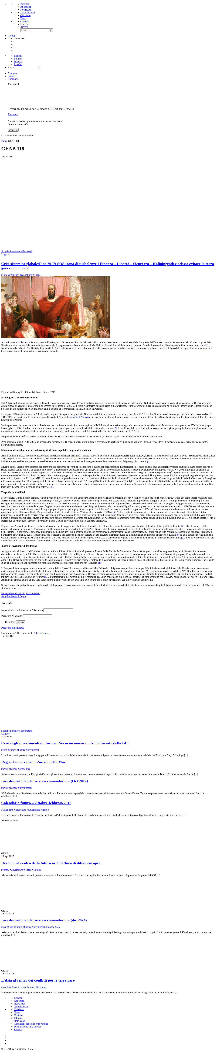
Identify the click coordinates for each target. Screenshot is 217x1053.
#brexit (4, 769)
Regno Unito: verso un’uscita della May (33, 762)
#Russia (37, 275)
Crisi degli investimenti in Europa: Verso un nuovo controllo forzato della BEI (65, 743)
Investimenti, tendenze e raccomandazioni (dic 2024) (44, 920)
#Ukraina (36, 869)
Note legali (19, 1021)
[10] (156, 560)
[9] (182, 537)
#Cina (10, 927)
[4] (147, 461)
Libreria (24, 24)
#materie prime (18, 987)
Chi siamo (25, 15)
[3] (75, 458)
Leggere (5, 254)
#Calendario (7, 809)
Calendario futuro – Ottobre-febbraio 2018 (36, 803)
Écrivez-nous (42, 633)
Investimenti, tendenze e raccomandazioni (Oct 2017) (44, 781)
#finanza (14, 275)
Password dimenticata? (12, 627)
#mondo (45, 809)
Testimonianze (27, 12)
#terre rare (41, 987)
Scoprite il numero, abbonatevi (16, 251)
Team (23, 18)
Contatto (24, 21)
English (18, 58)
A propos (12, 73)
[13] (46, 576)
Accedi (20, 622)
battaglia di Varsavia (80, 417)
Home (4, 141)
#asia (3, 927)
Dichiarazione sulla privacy (27, 1026)
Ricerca (24, 27)
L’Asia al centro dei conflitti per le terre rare (38, 980)
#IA (9, 987)
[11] (99, 562)
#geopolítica (26, 275)
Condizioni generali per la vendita (31, 1023)
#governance (33, 809)
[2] (115, 428)
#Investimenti (33, 750)
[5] (52, 487)
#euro (4, 750)
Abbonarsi (25, 6)
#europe (5, 869)
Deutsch (18, 61)
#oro (57, 927)
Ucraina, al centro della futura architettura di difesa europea (51, 863)
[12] (177, 574)
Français (18, 55)
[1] (206, 345)
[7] (182, 526)
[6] (114, 512)
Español (18, 64)
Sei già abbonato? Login (13, 596)
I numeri (12, 76)
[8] (177, 534)
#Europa (5, 275)
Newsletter (25, 9)
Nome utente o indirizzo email (22, 610)
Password (11, 616)
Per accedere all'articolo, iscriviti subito (20, 593)
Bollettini (25, 4)
